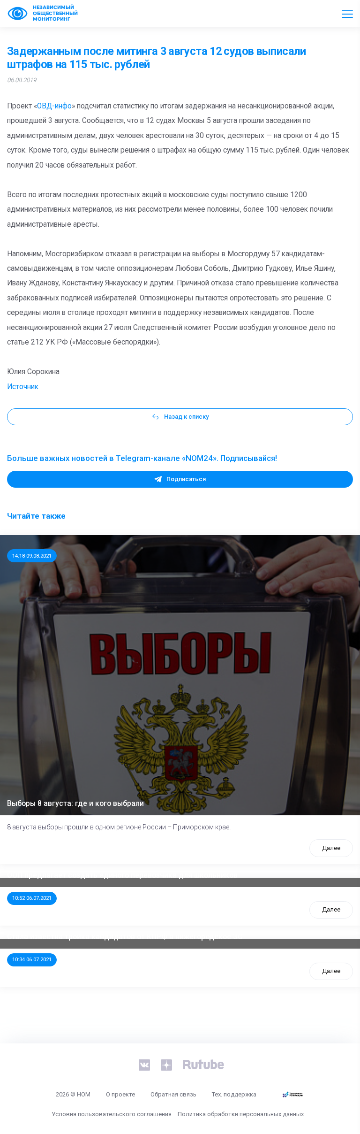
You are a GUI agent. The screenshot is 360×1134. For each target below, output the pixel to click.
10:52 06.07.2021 (32, 898)
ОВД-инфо (54, 106)
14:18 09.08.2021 (32, 555)
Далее (331, 847)
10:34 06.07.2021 (32, 959)
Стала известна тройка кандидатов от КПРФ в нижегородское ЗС (124, 937)
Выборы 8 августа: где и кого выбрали (75, 803)
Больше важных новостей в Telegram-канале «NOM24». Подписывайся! (142, 458)
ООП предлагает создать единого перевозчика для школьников (122, 875)
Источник (22, 387)
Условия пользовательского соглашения (112, 1114)
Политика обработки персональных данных (241, 1114)
